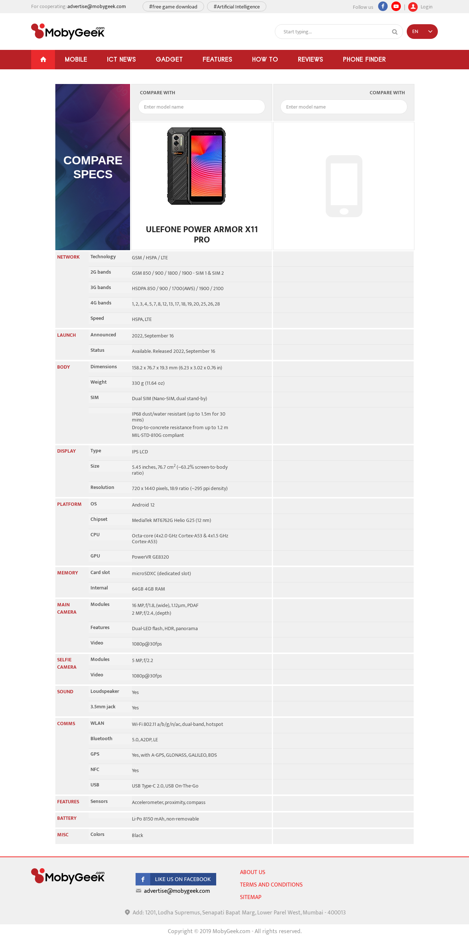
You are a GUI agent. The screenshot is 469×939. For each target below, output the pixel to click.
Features (217, 59)
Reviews (310, 59)
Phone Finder (364, 59)
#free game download (173, 7)
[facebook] (176, 884)
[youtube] (396, 6)
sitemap (250, 897)
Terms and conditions (271, 885)
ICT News (121, 59)
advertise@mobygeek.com (96, 6)
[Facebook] (383, 6)
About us (252, 872)
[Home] (43, 59)
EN (415, 31)
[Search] (395, 31)
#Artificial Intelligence (237, 7)
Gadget (169, 59)
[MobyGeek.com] (67, 31)
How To (265, 59)
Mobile (76, 59)
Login (426, 6)
